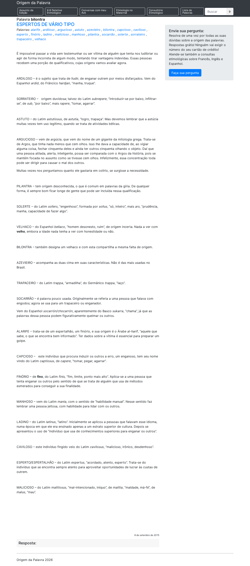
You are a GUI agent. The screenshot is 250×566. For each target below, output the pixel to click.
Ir (230, 11)
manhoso (78, 34)
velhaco (40, 39)
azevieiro (93, 30)
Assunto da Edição (26, 11)
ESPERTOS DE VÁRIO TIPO (45, 24)
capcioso (124, 30)
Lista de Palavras (187, 11)
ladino (47, 34)
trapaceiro (24, 39)
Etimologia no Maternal (124, 11)
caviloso (139, 30)
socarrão (108, 34)
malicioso (62, 34)
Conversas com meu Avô (93, 11)
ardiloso (49, 30)
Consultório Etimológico (156, 11)
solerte (123, 34)
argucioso (64, 30)
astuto (79, 30)
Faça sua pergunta (185, 73)
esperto (22, 34)
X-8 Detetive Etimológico (54, 11)
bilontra (108, 30)
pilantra (93, 34)
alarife (35, 30)
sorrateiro (138, 34)
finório (35, 34)
